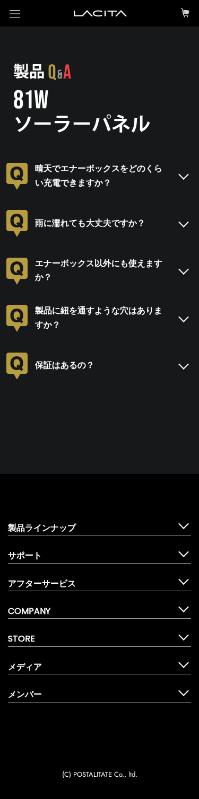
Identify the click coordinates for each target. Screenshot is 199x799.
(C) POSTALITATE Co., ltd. (99, 774)
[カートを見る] (184, 13)
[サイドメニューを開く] (15, 13)
